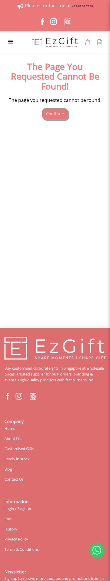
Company (14, 421)
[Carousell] (67, 22)
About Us (12, 438)
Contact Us (13, 479)
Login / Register (17, 508)
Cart (8, 518)
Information (16, 501)
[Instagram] (53, 22)
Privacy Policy (16, 539)
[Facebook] (42, 22)
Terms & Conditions (21, 549)
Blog (8, 469)
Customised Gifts (19, 448)
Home (9, 428)
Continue (55, 114)
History (10, 529)
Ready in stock (17, 459)
